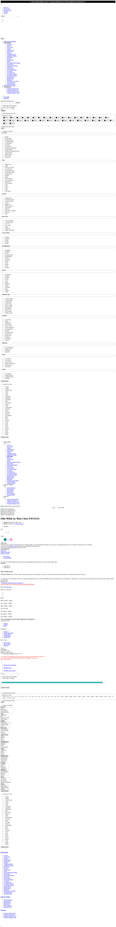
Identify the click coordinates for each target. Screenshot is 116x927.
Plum (6, 417)
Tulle (6, 291)
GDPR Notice (7, 636)
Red (6, 418)
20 (76, 117)
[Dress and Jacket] (5, 718)
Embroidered (8, 256)
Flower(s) (7, 259)
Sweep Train (8, 309)
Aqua (6, 395)
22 (83, 117)
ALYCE (9, 445)
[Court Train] (4, 761)
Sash (6, 266)
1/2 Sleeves (8, 358)
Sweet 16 (7, 157)
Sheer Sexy (8, 181)
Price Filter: (6, 107)
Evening (7, 144)
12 (52, 117)
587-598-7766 (8, 587)
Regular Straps (9, 375)
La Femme (9, 470)
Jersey (6, 279)
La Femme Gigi (11, 472)
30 (107, 117)
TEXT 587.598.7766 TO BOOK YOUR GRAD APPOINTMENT (18, 584)
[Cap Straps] (5, 785)
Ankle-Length (8, 298)
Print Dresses (8, 178)
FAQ (5, 626)
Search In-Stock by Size (9, 113)
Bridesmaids (8, 138)
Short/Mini (8, 308)
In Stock (21, 524)
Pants (6, 177)
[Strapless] (5, 789)
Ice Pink (7, 409)
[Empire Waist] (4, 772)
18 (70, 117)
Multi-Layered (9, 206)
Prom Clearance (11, 493)
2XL (12, 123)
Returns (6, 625)
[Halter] (5, 765)
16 (64, 117)
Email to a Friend (5, 553)
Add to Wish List (5, 549)
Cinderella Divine (11, 453)
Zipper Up (8, 228)
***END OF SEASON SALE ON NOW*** (12, 583)
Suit (6, 186)
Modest (7, 175)
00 (13, 117)
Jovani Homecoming (12, 465)
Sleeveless (7, 366)
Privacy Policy (7, 634)
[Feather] (3, 753)
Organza (7, 284)
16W (20, 120)
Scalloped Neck (9, 332)
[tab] (59, 462)
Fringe (7, 261)
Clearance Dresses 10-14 (13, 502)
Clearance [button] (6, 496)
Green (7, 391)
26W (57, 120)
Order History (7, 644)
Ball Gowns (8, 164)
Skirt (6, 185)
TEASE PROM (11, 482)
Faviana (9, 458)
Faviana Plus (10, 459)
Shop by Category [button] (8, 484)
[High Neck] (5, 767)
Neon (6, 240)
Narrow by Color (7, 384)
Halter (6, 321)
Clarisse (9, 452)
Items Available (7, 558)
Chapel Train (8, 302)
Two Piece (8, 191)
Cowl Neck (8, 319)
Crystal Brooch (9, 255)
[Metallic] (3, 737)
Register (6, 12)
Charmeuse (8, 274)
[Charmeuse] (3, 750)
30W (72, 120)
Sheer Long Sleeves (10, 363)
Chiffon (7, 276)
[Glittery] (3, 736)
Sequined (7, 287)
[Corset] (5, 726)
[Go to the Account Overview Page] (1, 5)
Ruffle (7, 264)
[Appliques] (4, 743)
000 (6, 117)
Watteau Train (8, 313)
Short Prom (10, 492)
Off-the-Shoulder (9, 327)
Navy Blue (8, 402)
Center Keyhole (9, 201)
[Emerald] (5, 539)
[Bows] (4, 746)
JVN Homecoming (11, 469)
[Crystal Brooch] (4, 747)
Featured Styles (11, 495)
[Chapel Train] (4, 760)
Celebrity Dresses (9, 199)
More (108, 923)
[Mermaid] (4, 774)
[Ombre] (3, 740)
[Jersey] (3, 754)
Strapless (7, 337)
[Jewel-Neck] (5, 768)
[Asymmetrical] (4, 758)
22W (42, 120)
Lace (6, 262)
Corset (7, 202)
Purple (7, 404)
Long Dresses (8, 173)
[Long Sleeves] (5, 781)
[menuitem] (59, 7)
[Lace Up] (5, 732)
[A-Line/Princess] (4, 771)
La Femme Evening (12, 475)
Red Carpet (8, 156)
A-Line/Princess (9, 347)
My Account (7, 9)
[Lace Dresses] (5, 719)
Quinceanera (8, 154)
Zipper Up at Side (9, 230)
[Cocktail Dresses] (7, 712)
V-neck (7, 340)
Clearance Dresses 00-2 (13, 499)
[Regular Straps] (5, 786)
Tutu (6, 189)
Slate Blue (8, 399)
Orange (7, 420)
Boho (6, 166)
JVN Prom (9, 466)
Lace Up (7, 224)
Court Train (8, 303)
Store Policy (7, 637)
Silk (6, 288)
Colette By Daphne (12, 455)
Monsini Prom (10, 476)
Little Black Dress (9, 170)
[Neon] (3, 739)
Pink (6, 410)
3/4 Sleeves (8, 360)
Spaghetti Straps (9, 376)
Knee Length (8, 306)
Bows (6, 253)
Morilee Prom (10, 477)
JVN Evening (10, 467)
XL (6, 123)
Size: (2, 529)
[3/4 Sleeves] (5, 779)
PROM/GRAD (7, 668)
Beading (7, 251)
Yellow (7, 387)
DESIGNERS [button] (7, 442)
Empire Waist (8, 348)
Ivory (6, 423)
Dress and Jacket (9, 167)
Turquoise (7, 396)
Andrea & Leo (10, 449)
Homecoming (8, 149)
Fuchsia (7, 414)
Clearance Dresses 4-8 (12, 500)
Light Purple (8, 407)
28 (101, 117)
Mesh (6, 282)
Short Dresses (8, 183)
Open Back (8, 207)
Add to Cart (3, 543)
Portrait (7, 330)
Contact (6, 623)
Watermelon (8, 415)
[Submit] (18, 16)
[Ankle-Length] (4, 757)
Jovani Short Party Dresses (13, 462)
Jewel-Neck (8, 324)
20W (35, 120)
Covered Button (9, 220)
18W (27, 120)
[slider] (104, 682)
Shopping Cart (7, 10)
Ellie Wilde (10, 456)
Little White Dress (9, 172)
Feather (7, 258)
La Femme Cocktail (12, 473)
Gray (6, 431)
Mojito (7, 388)
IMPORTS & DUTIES (9, 670)
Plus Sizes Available (10, 210)
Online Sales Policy (5, 552)
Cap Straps (8, 373)
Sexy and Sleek (9, 180)
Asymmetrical (8, 300)
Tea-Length (8, 311)
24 (89, 117)
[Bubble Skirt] (5, 722)
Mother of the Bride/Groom (12, 151)
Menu (2, 38)
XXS (87, 120)
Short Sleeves (8, 365)
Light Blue (8, 398)
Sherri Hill (9, 479)
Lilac (6, 406)
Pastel (6, 243)
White (6, 434)
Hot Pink (7, 412)
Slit (6, 213)
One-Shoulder (8, 329)
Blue (6, 401)
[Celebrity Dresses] (5, 723)
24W (50, 120)
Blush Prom (10, 450)
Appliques (7, 250)
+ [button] (4, 443)
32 (6, 120)
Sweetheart (8, 338)
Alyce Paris (10, 446)
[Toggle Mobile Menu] (1, 661)
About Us (6, 631)
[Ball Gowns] (5, 715)
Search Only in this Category (10, 105)
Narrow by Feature (8, 131)
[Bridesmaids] (7, 709)
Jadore (8, 460)
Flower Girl (8, 146)
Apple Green (8, 390)
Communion (8, 143)
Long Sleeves (8, 362)
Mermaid (7, 350)
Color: (2, 536)
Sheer (6, 227)
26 (95, 117)
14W (12, 120)
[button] (10, 41)
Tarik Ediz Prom (11, 483)
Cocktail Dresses (9, 141)
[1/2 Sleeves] (5, 778)
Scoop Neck (8, 334)
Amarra (9, 448)
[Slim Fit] (4, 775)
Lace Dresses (8, 169)
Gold (6, 426)
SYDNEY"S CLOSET (13, 480)
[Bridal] (7, 708)
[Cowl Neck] (5, 764)
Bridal (6, 137)
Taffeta (7, 290)
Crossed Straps (9, 222)
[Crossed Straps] (5, 730)
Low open (7, 225)
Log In (5, 13)
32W (80, 120)
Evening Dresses (11, 487)
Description (7, 556)
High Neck (8, 323)
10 (46, 117)
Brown (7, 428)
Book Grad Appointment (10, 665)
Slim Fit (7, 352)
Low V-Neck (8, 326)
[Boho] (5, 716)
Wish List (6, 7)
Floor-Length (8, 305)
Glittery (7, 237)
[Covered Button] (5, 729)
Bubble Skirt (8, 198)
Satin (6, 285)
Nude (6, 425)
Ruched (7, 212)
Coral (6, 421)
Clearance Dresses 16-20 (13, 503)
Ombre (7, 241)
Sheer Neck (8, 335)
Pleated (7, 209)
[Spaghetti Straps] (5, 788)
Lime (6, 393)
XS (95, 120)
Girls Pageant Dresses (10, 148)
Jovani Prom (10, 463)
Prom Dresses (8, 152)
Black (6, 429)
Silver (6, 432)
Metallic (7, 238)
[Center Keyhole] (5, 725)
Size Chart (3, 550)
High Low (8, 204)
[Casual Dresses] (7, 711)
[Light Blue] (8, 539)
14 (58, 117)
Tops (6, 188)
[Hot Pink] (11, 539)
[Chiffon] (3, 751)
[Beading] (4, 744)
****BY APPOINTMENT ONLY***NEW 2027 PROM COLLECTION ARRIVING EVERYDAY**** (58, 1)
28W (65, 120)
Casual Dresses (9, 140)
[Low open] (5, 733)
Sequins (7, 267)
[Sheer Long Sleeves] (5, 782)
